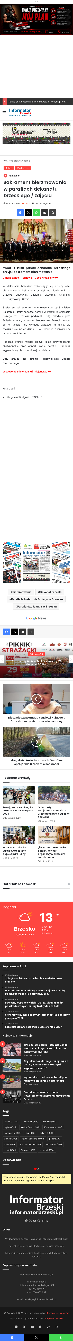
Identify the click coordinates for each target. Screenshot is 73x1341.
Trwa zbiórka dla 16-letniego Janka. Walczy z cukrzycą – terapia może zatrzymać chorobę (46, 1048)
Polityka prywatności (58, 1313)
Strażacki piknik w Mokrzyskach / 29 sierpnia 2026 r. (37, 662)
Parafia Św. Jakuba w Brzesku (37, 606)
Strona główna (14, 160)
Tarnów (28, 1150)
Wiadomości (23, 168)
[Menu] (4, 114)
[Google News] (36, 618)
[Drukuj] (52, 212)
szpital (10, 1150)
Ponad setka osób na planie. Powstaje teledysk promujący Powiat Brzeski (47, 1095)
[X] (28, 212)
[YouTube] (34, 1221)
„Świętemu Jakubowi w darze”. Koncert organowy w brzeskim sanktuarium (52, 852)
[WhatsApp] (36, 212)
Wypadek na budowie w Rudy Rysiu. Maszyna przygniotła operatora (45, 1079)
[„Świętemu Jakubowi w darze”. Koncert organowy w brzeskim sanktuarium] (54, 835)
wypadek (47, 1150)
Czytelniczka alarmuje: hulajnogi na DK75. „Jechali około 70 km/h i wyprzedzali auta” (46, 1064)
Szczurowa (53, 1144)
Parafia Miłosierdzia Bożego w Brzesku (37, 599)
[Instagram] (38, 1221)
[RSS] (47, 1221)
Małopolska (12, 1133)
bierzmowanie (21, 592)
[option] (36, 659)
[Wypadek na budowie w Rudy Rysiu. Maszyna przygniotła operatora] (12, 1082)
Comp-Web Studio (53, 1318)
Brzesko (50, 1121)
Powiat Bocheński (33, 1138)
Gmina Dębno (30, 1127)
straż (9, 1144)
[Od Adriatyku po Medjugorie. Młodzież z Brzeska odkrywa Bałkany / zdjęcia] (54, 795)
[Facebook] (20, 212)
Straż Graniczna (30, 1144)
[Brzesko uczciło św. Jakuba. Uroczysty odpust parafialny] (19, 835)
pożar (54, 1138)
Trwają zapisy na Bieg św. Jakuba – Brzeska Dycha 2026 (18, 810)
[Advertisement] (36, 72)
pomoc (10, 1138)
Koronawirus (53, 1127)
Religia (26, 160)
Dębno (10, 1127)
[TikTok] (43, 1221)
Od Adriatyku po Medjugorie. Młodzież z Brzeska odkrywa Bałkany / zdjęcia (53, 812)
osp (30, 1133)
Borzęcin (31, 1121)
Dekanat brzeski (50, 592)
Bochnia (11, 1121)
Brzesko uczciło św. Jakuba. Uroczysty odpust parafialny (15, 851)
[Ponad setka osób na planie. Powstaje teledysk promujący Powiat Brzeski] (12, 1096)
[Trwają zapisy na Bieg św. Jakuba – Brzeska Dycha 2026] (19, 795)
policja (46, 1133)
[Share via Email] (44, 212)
